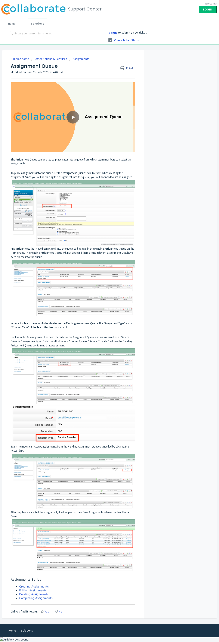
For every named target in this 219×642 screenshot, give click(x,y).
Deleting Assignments (34, 594)
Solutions (37, 23)
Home (12, 23)
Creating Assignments (34, 586)
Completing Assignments (36, 598)
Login (113, 33)
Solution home (20, 59)
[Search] (11, 33)
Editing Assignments (33, 590)
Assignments (81, 59)
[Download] (101, 272)
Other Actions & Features (51, 59)
